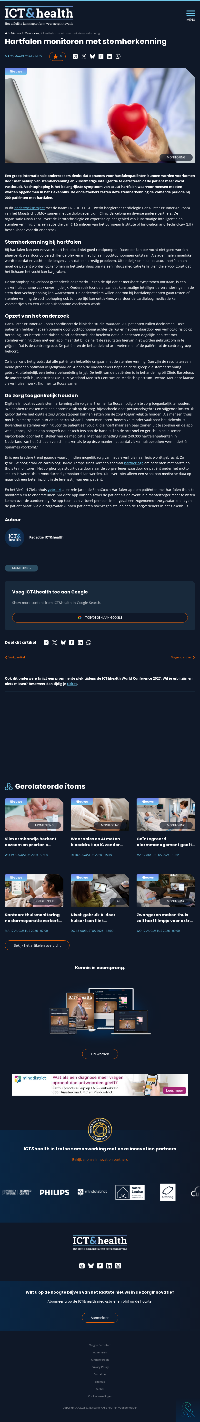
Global (100, 1389)
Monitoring (32, 33)
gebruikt (54, 489)
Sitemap (100, 1381)
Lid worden (100, 1054)
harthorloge (133, 463)
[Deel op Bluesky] (92, 56)
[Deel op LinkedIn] (109, 56)
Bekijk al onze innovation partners (100, 1159)
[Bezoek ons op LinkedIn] (109, 1265)
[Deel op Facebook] (101, 56)
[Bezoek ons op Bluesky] (91, 1265)
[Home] (6, 33)
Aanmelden (100, 1317)
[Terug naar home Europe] (39, 15)
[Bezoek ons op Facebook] (100, 1265)
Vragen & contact (100, 1345)
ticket (72, 683)
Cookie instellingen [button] (100, 1396)
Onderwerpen (100, 1359)
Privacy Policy (100, 1367)
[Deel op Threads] (75, 56)
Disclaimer (100, 1374)
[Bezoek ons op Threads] (82, 1265)
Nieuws (16, 33)
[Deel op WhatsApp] (118, 56)
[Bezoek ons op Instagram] (118, 1265)
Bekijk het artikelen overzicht (37, 945)
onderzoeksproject (29, 208)
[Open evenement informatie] (187, 1409)
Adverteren (100, 1352)
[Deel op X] (83, 56)
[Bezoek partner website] (42, 1192)
